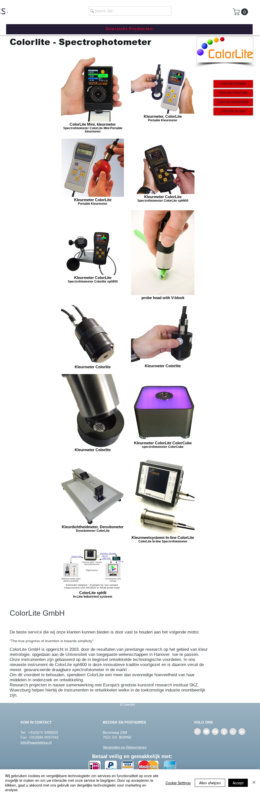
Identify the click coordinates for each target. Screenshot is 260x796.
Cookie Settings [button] (178, 782)
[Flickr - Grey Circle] (215, 731)
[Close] (254, 782)
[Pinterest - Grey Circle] (197, 731)
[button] (241, 11)
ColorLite (25, 613)
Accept (238, 782)
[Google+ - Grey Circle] (233, 731)
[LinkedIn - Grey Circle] (241, 731)
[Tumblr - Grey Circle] (224, 731)
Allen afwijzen (210, 782)
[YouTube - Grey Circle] (206, 731)
